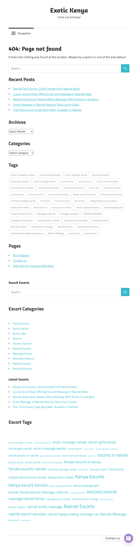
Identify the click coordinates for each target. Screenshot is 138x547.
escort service (85, 181)
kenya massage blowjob (87, 207)
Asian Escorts (21, 323)
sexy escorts (90, 233)
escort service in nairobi (22, 188)
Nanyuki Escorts (22, 368)
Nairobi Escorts (65, 226)
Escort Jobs (19, 333)
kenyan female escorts (21, 213)
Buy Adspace (21, 255)
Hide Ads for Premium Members (33, 266)
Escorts (17, 338)
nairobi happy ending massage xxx (27, 233)
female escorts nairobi (111, 194)
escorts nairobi (36, 194)
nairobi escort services (87, 226)
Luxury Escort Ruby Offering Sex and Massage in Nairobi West (52, 94)
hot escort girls (62, 200)
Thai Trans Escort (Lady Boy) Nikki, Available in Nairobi (47, 110)
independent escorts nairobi (103, 200)
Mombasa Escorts (23, 358)
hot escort (45, 200)
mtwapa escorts (100, 220)
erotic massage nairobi (76, 175)
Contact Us (20, 260)
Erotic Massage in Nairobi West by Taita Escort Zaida (46, 104)
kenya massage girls (113, 207)
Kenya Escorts (40, 207)
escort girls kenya (100, 175)
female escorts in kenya (84, 194)
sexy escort (74, 233)
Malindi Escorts (22, 348)
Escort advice (21, 328)
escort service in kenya (107, 181)
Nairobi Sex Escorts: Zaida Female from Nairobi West (46, 88)
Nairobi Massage (56, 233)
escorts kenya (17, 194)
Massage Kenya (22, 353)
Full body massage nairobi (23, 200)
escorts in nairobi (112, 188)
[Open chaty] (128, 538)
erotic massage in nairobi (23, 175)
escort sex (94, 188)
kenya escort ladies (20, 207)
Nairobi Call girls (18, 226)
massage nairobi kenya (22, 220)
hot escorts (79, 200)
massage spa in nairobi (48, 220)
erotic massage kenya (50, 175)
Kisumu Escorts (22, 343)
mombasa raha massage (76, 220)
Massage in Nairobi (46, 213)
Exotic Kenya (69, 10)
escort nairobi (67, 181)
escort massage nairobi (44, 181)
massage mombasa (69, 213)
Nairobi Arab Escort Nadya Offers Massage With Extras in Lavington (56, 99)
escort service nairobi (48, 188)
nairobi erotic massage (42, 226)
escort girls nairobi (20, 181)
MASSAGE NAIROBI (93, 213)
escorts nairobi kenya (58, 194)
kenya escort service (62, 207)
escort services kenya (74, 188)
